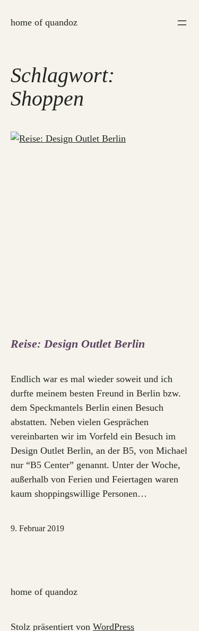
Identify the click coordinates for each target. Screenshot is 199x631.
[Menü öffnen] (182, 22)
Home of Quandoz (44, 22)
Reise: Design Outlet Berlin (78, 343)
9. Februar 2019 (37, 528)
